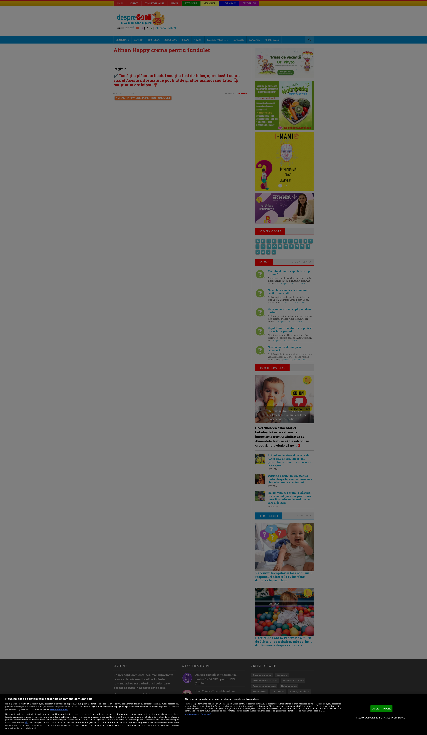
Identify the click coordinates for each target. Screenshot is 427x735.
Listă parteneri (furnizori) (198, 714)
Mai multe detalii (59, 709)
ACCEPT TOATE (381, 708)
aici (26, 722)
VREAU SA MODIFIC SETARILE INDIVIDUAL (380, 717)
